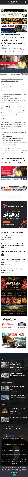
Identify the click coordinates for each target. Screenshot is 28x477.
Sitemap (17, 450)
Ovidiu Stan (7, 48)
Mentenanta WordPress (20, 456)
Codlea (2, 34)
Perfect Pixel (11, 456)
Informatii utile (8, 34)
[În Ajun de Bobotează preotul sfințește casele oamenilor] (5, 419)
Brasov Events (4, 460)
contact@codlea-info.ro (18, 444)
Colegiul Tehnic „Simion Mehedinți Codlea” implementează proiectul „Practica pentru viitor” (13, 261)
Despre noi (10, 450)
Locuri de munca (16, 34)
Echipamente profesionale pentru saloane (16, 461)
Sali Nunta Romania (17, 460)
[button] (25, 2)
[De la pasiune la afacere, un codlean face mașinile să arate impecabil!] (5, 388)
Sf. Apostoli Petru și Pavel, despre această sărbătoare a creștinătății (18, 410)
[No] (26, 471)
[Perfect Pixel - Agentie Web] (14, 227)
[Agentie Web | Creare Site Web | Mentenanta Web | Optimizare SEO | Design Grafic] (14, 192)
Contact (23, 450)
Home (3, 450)
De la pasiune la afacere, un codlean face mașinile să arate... (18, 388)
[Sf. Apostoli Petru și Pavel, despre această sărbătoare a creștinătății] (5, 410)
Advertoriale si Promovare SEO (19, 458)
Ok (14, 474)
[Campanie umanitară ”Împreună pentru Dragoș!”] (5, 375)
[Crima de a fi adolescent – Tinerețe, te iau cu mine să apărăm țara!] (5, 397)
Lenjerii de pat (14, 463)
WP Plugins (10, 460)
